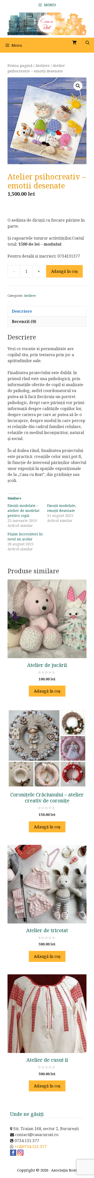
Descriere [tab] (22, 311)
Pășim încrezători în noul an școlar (25, 536)
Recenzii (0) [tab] (24, 321)
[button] (77, 85)
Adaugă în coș (64, 271)
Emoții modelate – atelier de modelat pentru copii (23, 510)
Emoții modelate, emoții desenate (61, 508)
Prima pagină (20, 65)
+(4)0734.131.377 (31, 1146)
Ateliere (42, 65)
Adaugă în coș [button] (47, 691)
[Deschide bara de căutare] (87, 43)
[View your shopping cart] (74, 43)
